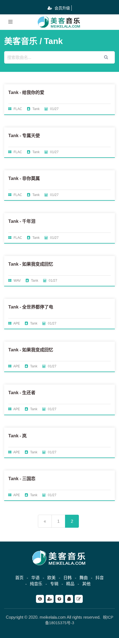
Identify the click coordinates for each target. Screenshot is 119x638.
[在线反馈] (79, 599)
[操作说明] (59, 599)
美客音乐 (20, 41)
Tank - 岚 (17, 435)
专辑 (54, 583)
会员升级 (61, 8)
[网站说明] (40, 599)
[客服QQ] (69, 599)
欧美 (51, 577)
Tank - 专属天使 (24, 135)
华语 (35, 577)
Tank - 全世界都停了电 (30, 307)
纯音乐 (36, 583)
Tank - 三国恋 (21, 478)
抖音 (99, 577)
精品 (70, 583)
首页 (19, 577)
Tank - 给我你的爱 (26, 92)
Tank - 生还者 (21, 392)
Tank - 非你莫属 (24, 178)
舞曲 (83, 577)
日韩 (67, 577)
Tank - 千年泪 (21, 221)
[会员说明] (50, 599)
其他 (86, 583)
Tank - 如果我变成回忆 (30, 264)
